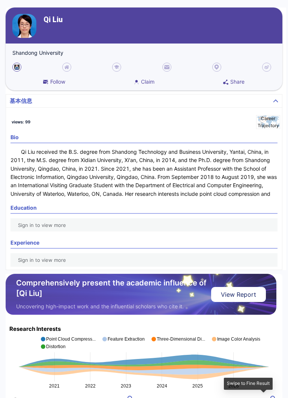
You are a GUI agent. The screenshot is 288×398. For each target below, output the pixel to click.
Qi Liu (53, 19)
